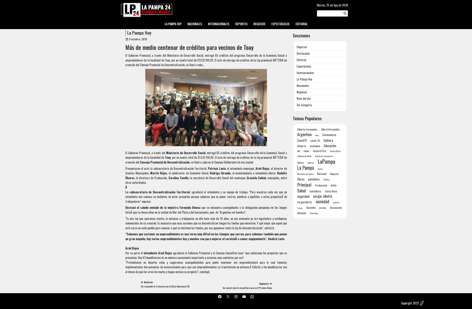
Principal (304, 184)
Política (326, 179)
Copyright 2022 (410, 303)
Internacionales (305, 73)
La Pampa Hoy (139, 32)
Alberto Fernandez (307, 129)
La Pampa (305, 168)
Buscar (345, 13)
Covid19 (302, 140)
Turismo (310, 207)
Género (300, 162)
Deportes (302, 47)
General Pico (319, 151)
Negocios (302, 92)
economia (315, 146)
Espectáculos (304, 66)
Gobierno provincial (324, 156)
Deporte (301, 146)
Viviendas (314, 213)
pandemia (314, 179)
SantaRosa (315, 191)
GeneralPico (335, 151)
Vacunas (301, 213)
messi (320, 168)
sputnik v (336, 202)
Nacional (322, 174)
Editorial (301, 60)
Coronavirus (329, 135)
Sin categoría (304, 105)
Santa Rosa (331, 191)
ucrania (322, 208)
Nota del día (303, 98)
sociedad (322, 201)
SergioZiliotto (304, 202)
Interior (311, 162)
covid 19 (315, 140)
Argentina (304, 134)
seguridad (303, 196)
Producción (321, 185)
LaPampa (326, 161)
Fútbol (306, 151)
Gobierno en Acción (304, 156)
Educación (330, 145)
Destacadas (303, 53)
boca (317, 135)
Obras (300, 179)
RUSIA (333, 185)
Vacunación (336, 208)
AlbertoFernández (330, 129)
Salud (301, 190)
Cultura (328, 140)
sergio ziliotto (322, 196)
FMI (298, 151)
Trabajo (299, 207)
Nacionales (303, 85)
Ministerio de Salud (305, 174)
